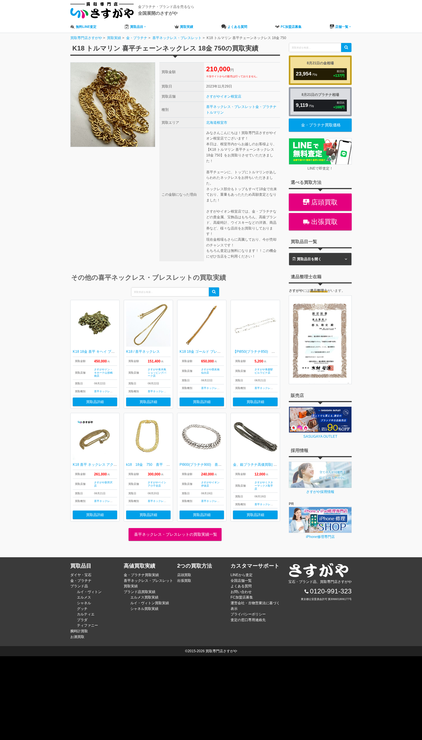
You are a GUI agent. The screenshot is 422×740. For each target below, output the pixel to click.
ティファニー (87, 625)
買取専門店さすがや (221, 651)
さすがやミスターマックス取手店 (264, 485)
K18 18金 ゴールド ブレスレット (205, 351)
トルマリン (215, 112)
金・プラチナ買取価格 (321, 125)
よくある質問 (241, 586)
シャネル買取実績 (144, 609)
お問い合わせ (241, 592)
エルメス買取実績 (144, 597)
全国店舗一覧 (241, 580)
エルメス (84, 597)
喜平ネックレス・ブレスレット (230, 107)
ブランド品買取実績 (139, 592)
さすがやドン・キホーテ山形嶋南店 (103, 372)
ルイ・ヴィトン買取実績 (149, 603)
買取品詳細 (95, 402)
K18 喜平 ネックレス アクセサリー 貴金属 (106, 464)
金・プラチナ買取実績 (141, 575)
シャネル (84, 603)
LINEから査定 (242, 575)
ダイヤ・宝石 (80, 575)
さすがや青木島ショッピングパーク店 (157, 372)
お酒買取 (77, 637)
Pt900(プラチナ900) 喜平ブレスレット (211, 464)
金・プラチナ (265, 107)
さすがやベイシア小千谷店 (157, 484)
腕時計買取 (79, 631)
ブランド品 (79, 586)
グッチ (82, 609)
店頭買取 (323, 202)
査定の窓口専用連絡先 (248, 620)
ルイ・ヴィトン (89, 592)
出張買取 (323, 221)
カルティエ (86, 614)
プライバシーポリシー (248, 614)
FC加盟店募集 (242, 597)
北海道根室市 (216, 122)
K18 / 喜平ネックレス (143, 351)
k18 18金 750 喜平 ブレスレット (156, 464)
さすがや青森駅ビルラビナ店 (264, 371)
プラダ (82, 620)
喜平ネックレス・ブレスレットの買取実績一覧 (175, 534)
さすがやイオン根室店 (223, 96)
